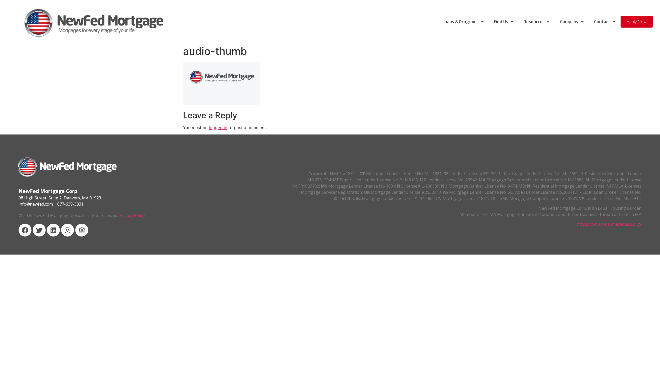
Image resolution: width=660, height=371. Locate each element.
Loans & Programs (460, 21)
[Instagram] (67, 230)
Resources (534, 21)
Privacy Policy (132, 215)
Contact (602, 21)
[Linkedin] (53, 230)
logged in (218, 127)
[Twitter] (39, 230)
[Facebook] (25, 230)
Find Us (501, 21)
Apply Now (637, 21)
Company (569, 21)
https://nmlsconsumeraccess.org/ (609, 224)
